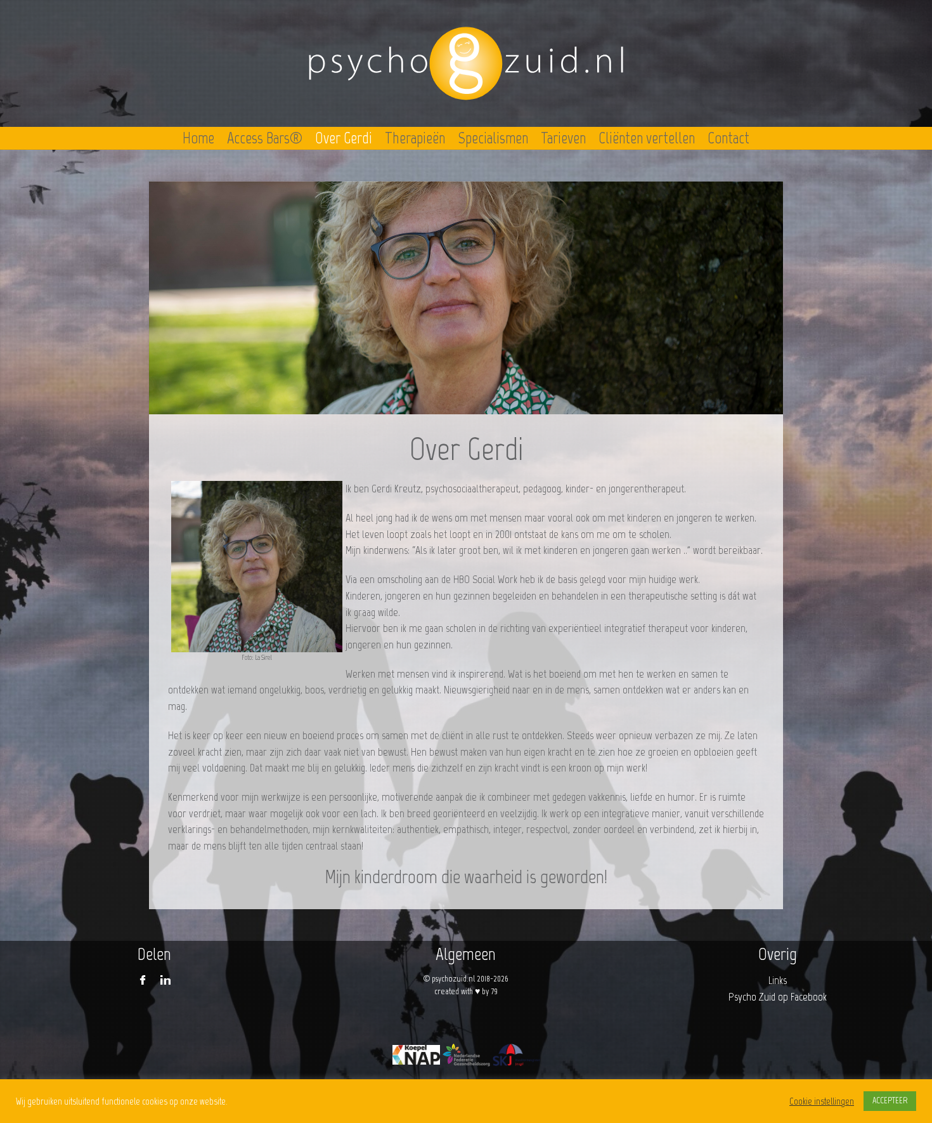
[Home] (466, 63)
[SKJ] (516, 1055)
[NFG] (466, 1055)
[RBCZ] (416, 1055)
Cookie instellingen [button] (821, 1101)
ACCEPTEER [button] (889, 1100)
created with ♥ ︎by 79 (466, 991)
